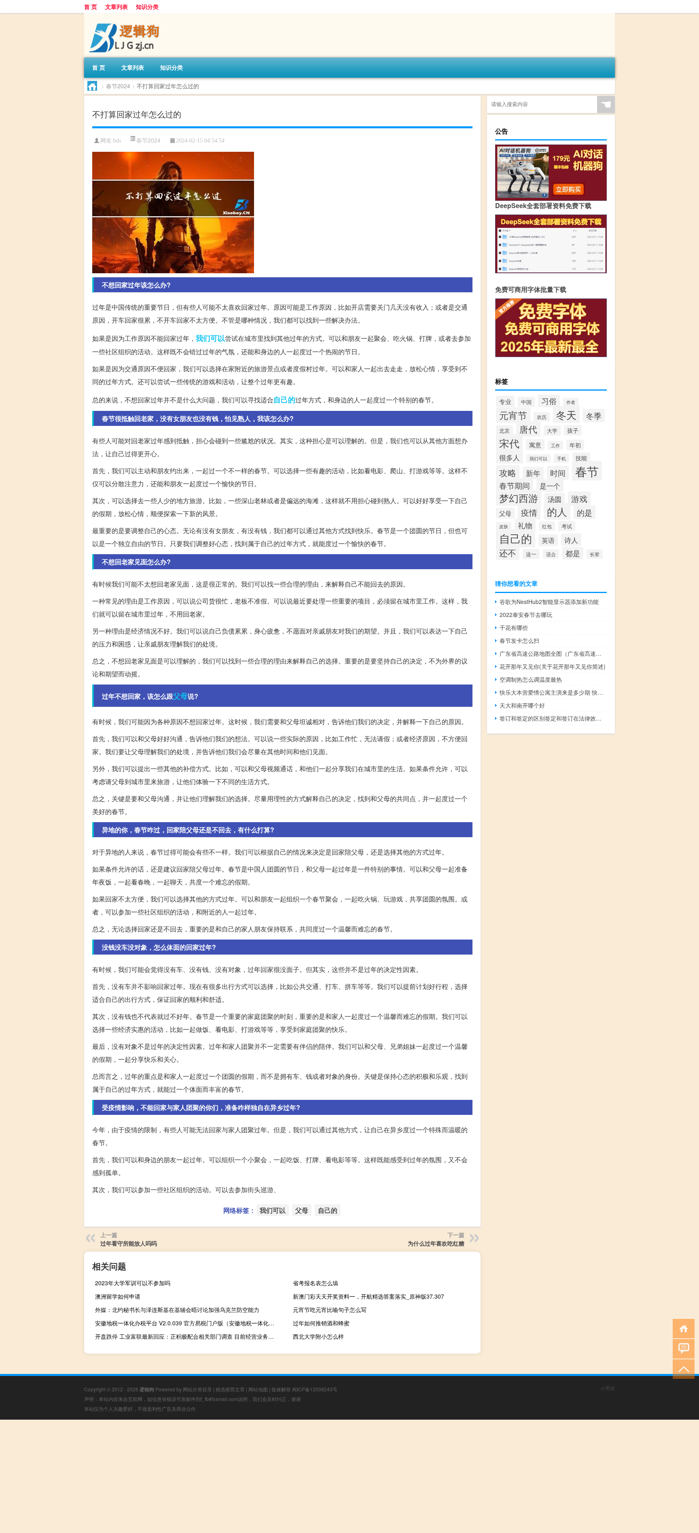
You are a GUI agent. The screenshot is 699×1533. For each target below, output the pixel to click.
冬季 (594, 415)
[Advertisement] (242, 1476)
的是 (584, 512)
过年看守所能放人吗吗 (128, 1243)
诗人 (571, 540)
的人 (557, 511)
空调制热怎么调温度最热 (531, 679)
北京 (504, 430)
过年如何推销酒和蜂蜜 (321, 1323)
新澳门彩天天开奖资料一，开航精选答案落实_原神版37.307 (368, 1296)
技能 (581, 458)
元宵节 (513, 415)
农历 (541, 416)
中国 (526, 402)
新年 (533, 473)
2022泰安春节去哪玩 (526, 614)
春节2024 (118, 86)
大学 (552, 430)
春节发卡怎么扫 (519, 640)
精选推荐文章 (230, 1389)
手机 (561, 458)
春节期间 (514, 485)
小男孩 (607, 1387)
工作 (555, 445)
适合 (551, 554)
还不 (507, 552)
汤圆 (554, 499)
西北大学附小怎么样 (318, 1336)
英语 (548, 540)
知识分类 (147, 6)
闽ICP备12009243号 (314, 1389)
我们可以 (210, 338)
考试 (566, 526)
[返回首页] (682, 1328)
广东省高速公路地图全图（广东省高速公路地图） (553, 653)
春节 (587, 470)
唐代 (528, 429)
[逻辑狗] (126, 16)
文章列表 (116, 6)
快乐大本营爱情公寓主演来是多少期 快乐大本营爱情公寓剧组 (553, 692)
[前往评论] (682, 1348)
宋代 (509, 443)
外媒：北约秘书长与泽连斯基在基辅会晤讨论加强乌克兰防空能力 (177, 1309)
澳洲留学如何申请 (117, 1296)
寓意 (535, 444)
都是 (573, 553)
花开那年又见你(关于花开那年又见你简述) (553, 666)
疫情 (529, 512)
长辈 (594, 554)
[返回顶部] (682, 1368)
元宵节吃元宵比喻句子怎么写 (329, 1309)
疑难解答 (281, 1389)
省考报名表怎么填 (315, 1283)
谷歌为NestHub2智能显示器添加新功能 (549, 601)
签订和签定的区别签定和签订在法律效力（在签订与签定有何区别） (553, 718)
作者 (570, 402)
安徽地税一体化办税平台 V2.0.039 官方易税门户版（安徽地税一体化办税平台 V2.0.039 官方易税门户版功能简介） (188, 1323)
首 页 (90, 6)
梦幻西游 (518, 498)
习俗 (549, 400)
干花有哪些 (514, 627)
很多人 (509, 457)
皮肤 (503, 526)
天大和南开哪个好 (522, 705)
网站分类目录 (197, 1389)
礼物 (525, 525)
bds (117, 141)
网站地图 (258, 1389)
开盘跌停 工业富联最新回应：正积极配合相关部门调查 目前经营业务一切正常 (188, 1336)
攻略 (507, 472)
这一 (531, 554)
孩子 (572, 430)
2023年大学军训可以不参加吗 (132, 1283)
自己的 (284, 399)
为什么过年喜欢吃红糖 (436, 1243)
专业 (505, 401)
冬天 (566, 414)
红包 (547, 526)
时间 (558, 472)
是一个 (550, 486)
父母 (180, 696)
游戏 (579, 498)
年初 (575, 445)
